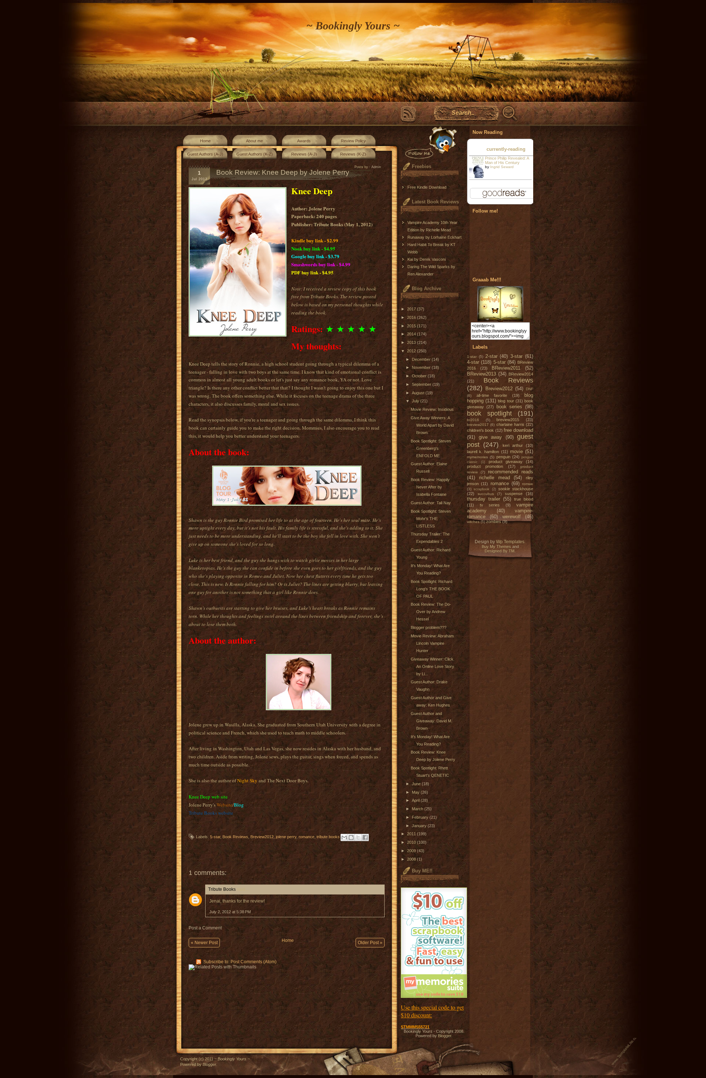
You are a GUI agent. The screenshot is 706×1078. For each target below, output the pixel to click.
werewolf (511, 516)
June (417, 784)
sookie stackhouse (515, 489)
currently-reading (505, 149)
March (418, 809)
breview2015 (507, 419)
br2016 (473, 420)
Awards (304, 141)
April (416, 800)
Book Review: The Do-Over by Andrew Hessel (431, 611)
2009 (412, 850)
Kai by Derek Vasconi (426, 259)
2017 (412, 309)
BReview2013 (481, 374)
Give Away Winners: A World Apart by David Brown (432, 425)
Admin (376, 167)
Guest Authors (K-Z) (254, 154)
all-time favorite (492, 395)
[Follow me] (429, 142)
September (422, 384)
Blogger (444, 1035)
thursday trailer (483, 499)
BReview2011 (506, 368)
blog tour (506, 401)
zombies (493, 521)
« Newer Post (204, 942)
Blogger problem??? (428, 627)
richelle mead (494, 477)
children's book (480, 430)
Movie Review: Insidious (432, 409)
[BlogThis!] (351, 837)
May (416, 792)
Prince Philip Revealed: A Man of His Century (507, 160)
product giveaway (506, 461)
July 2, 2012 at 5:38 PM (230, 912)
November (422, 367)
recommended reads (510, 471)
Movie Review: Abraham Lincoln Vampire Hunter (432, 643)
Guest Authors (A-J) (205, 154)
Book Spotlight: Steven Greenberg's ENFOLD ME (431, 448)
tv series (490, 505)
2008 (412, 859)
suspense (514, 493)
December (422, 359)
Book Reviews (235, 837)
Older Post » (370, 942)
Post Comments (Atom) (254, 961)
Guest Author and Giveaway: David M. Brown (431, 720)
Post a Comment (205, 928)
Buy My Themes (496, 546)
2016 (412, 317)
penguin (503, 457)
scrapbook (481, 489)
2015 (412, 326)
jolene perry (286, 837)
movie (516, 451)
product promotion (485, 466)
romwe (527, 484)
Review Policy (353, 141)
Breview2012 (262, 837)
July (416, 401)
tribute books (328, 837)
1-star (472, 357)
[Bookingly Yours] (500, 320)
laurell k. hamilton (483, 451)
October (420, 376)
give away (490, 437)
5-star (215, 837)
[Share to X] (358, 837)
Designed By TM (499, 551)
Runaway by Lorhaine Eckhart (434, 237)
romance (306, 837)
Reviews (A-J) (304, 154)
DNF (529, 389)
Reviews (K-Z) (353, 154)
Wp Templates (510, 541)
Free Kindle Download (426, 187)
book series (509, 406)
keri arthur (513, 445)
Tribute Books (222, 889)
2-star (491, 356)
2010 (412, 842)
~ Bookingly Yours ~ (353, 25)
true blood (523, 499)
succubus (486, 494)
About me (254, 141)
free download (518, 430)
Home (205, 141)
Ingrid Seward (502, 167)
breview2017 (478, 425)
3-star (516, 356)
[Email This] (344, 837)
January (420, 825)
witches (473, 522)
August (418, 393)
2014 (412, 334)
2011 (412, 834)
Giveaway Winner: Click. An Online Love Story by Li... (432, 666)
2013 (412, 342)
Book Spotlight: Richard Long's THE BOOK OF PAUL (431, 588)
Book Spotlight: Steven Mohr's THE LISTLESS (431, 518)
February (420, 817)
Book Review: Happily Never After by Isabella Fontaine (430, 487)
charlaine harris (510, 424)
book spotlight (489, 413)
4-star (473, 362)
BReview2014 (521, 374)
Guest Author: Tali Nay (431, 503)
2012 (412, 351)
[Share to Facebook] (365, 837)
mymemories (477, 457)
